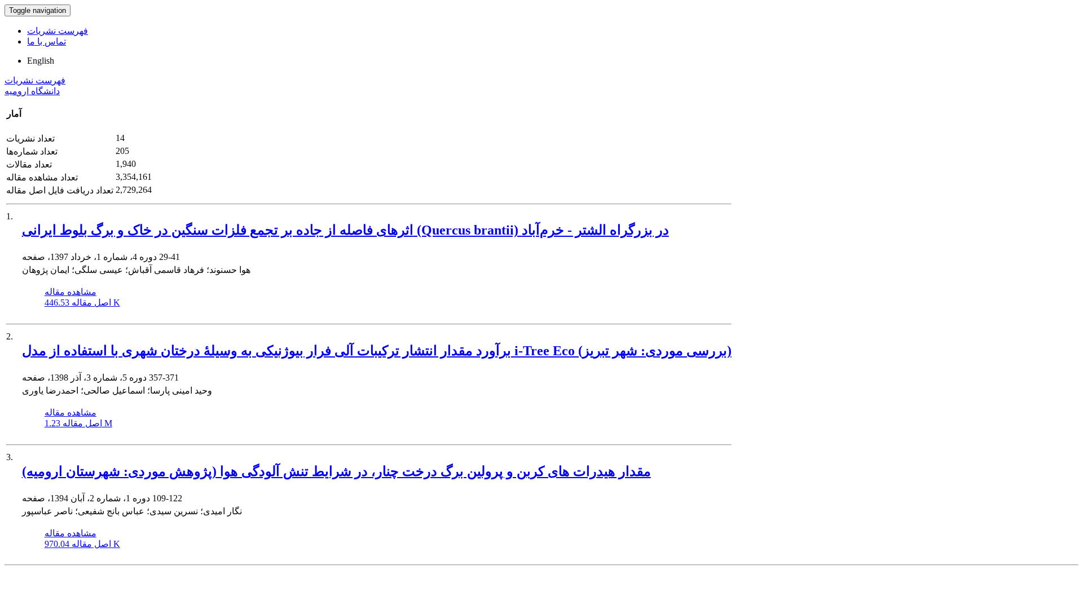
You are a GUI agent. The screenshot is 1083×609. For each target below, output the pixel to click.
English (40, 60)
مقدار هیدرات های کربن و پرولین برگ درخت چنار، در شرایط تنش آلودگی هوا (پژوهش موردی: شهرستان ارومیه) (336, 471)
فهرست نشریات (57, 31)
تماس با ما (46, 41)
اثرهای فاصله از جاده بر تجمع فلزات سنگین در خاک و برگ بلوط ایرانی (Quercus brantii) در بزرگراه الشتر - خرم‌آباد (345, 230)
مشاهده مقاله (70, 292)
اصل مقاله (82, 302)
